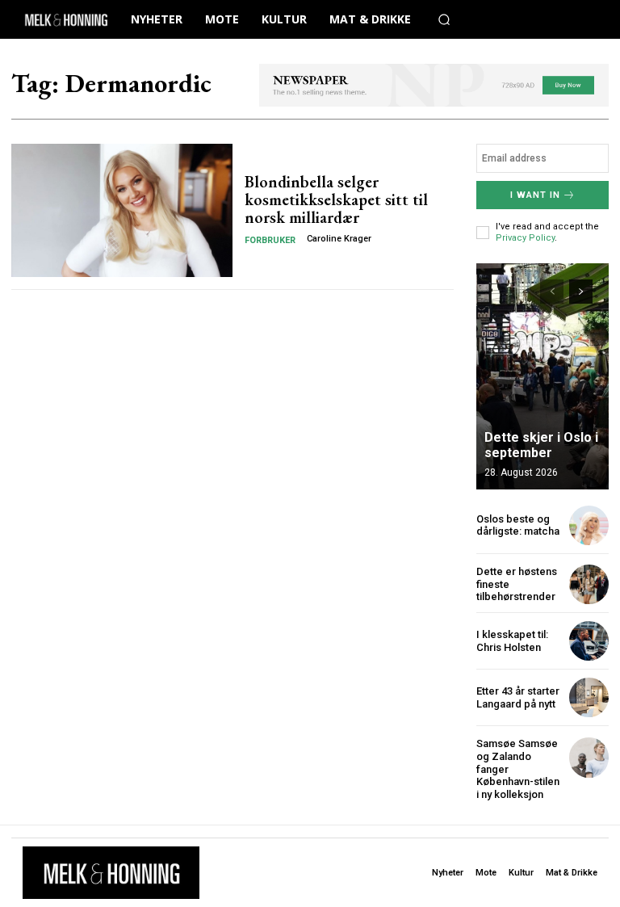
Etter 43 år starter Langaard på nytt (517, 697)
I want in (535, 195)
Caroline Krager (339, 238)
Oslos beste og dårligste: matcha (517, 525)
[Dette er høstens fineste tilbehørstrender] (589, 584)
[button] (444, 19)
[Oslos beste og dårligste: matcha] (589, 525)
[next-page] (581, 291)
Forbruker (270, 240)
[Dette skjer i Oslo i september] (542, 376)
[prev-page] (551, 291)
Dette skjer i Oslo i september (541, 445)
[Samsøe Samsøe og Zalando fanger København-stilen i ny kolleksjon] (589, 757)
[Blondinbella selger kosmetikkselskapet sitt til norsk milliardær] (121, 210)
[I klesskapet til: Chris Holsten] (589, 641)
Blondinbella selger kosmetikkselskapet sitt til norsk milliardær (336, 199)
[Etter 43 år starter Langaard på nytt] (589, 697)
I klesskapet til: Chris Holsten (512, 640)
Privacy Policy (525, 238)
